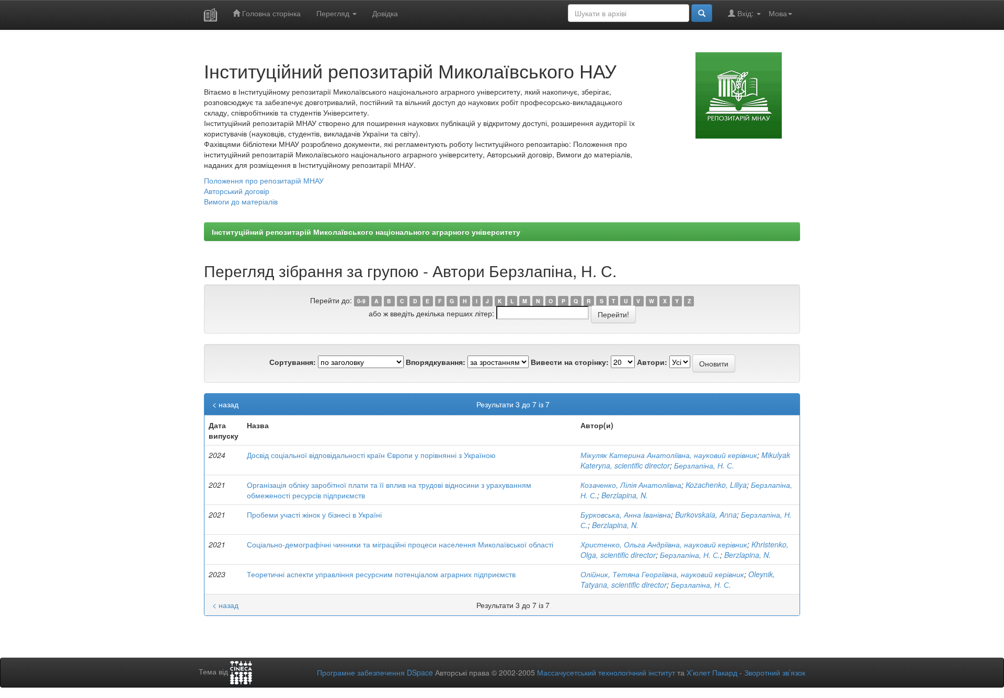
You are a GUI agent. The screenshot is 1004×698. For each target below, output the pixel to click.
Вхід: (745, 13)
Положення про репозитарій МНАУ (264, 180)
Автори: (652, 362)
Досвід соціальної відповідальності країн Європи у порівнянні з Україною (371, 455)
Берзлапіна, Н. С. (704, 465)
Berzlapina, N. (624, 495)
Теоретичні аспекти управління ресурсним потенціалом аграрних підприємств (381, 574)
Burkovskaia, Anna (706, 514)
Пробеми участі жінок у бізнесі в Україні (314, 514)
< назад (225, 404)
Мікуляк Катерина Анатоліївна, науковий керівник (668, 455)
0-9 (361, 301)
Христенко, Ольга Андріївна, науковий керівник (663, 544)
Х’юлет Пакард (712, 672)
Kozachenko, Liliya (716, 484)
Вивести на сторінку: (570, 362)
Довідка (385, 13)
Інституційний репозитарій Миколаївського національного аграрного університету (366, 231)
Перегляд (333, 13)
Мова (778, 13)
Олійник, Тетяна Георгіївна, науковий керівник (662, 574)
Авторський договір (236, 191)
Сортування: (292, 362)
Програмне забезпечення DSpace (375, 672)
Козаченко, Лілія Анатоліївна (630, 484)
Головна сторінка (270, 13)
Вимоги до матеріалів (241, 201)
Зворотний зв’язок (774, 672)
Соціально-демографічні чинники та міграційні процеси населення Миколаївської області (400, 544)
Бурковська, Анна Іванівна (625, 514)
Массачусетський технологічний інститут (606, 672)
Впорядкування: (435, 362)
